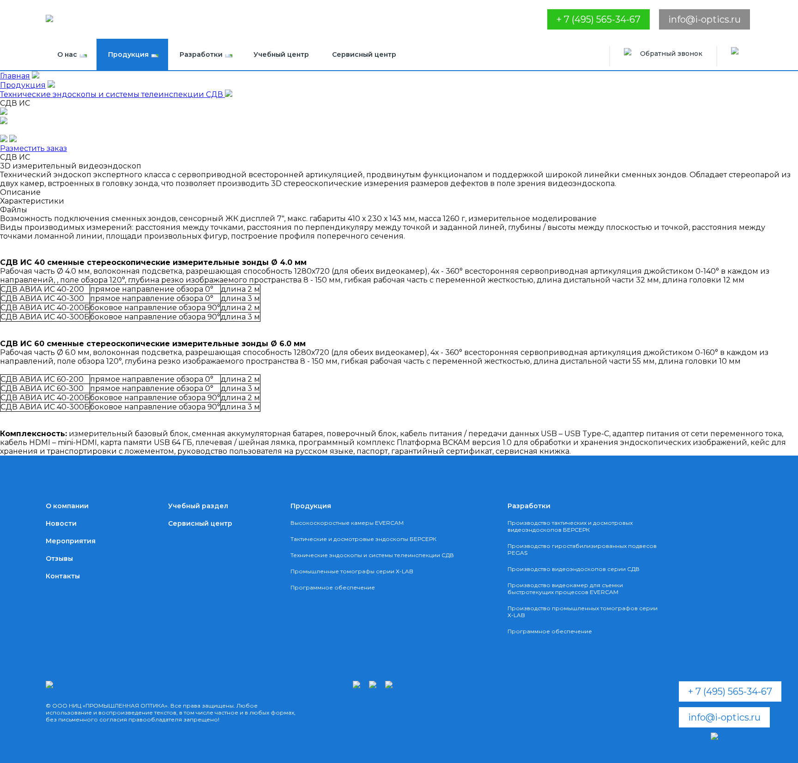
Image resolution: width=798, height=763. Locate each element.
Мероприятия (71, 541)
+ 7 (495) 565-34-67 (598, 19)
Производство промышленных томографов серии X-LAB (583, 612)
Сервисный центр (364, 54)
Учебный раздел (198, 506)
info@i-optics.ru (704, 19)
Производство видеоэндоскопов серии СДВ (574, 568)
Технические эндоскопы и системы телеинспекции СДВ (112, 94)
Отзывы (59, 558)
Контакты (63, 576)
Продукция (128, 54)
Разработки (201, 54)
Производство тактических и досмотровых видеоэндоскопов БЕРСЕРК (570, 526)
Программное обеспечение (332, 587)
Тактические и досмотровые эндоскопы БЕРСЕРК (363, 538)
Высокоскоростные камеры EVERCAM (347, 522)
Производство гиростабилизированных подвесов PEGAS (582, 549)
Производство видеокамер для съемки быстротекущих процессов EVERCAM (565, 588)
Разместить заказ (33, 148)
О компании (67, 506)
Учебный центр (281, 54)
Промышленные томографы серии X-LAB (351, 571)
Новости (61, 523)
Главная (15, 76)
